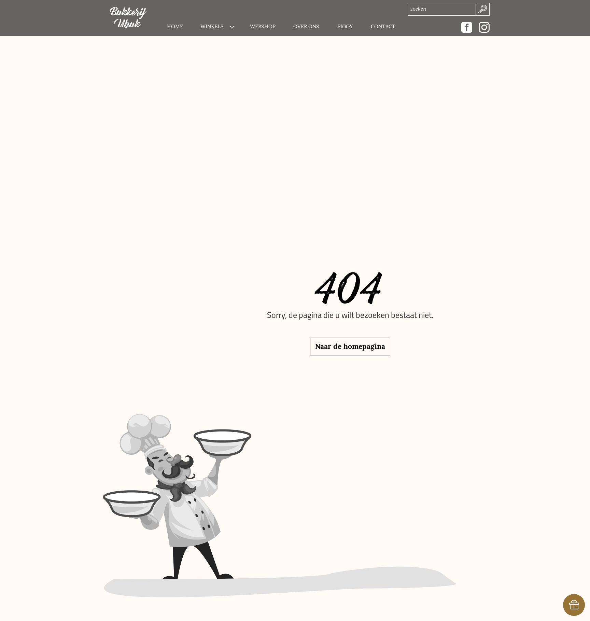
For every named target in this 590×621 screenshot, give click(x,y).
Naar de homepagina (350, 346)
